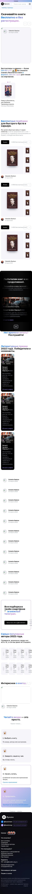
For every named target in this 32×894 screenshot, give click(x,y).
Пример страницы (7, 7)
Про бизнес (5, 857)
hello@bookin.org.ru (10, 862)
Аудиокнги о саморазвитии (10, 852)
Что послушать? (6, 849)
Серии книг (5, 846)
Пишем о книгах (6, 873)
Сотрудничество (6, 866)
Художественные (7, 853)
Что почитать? (6, 838)
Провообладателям (7, 865)
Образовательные (7, 855)
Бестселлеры (5, 841)
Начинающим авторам (8, 870)
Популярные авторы (8, 844)
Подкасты (4, 860)
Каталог (3, 833)
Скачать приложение (10, 782)
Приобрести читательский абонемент (15, 805)
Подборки (4, 842)
